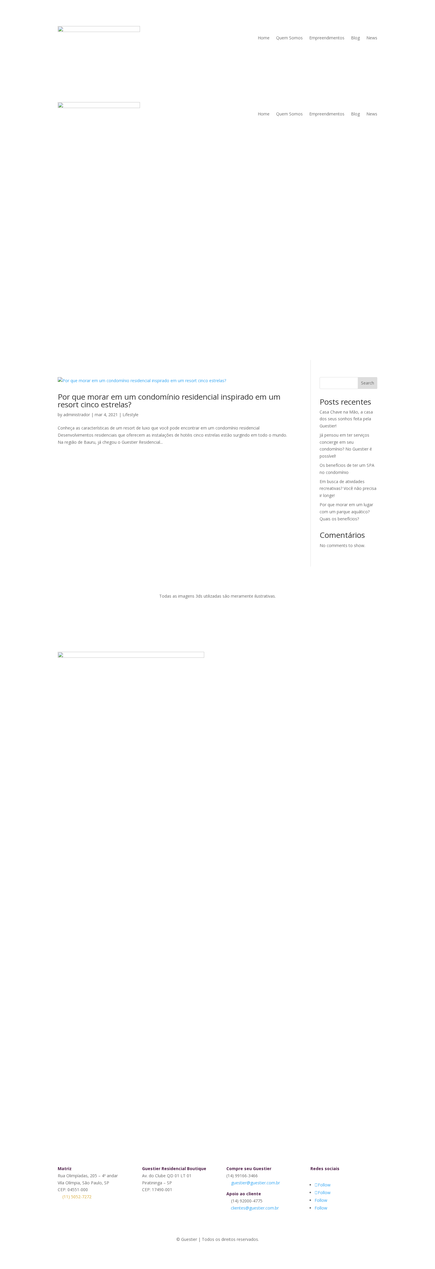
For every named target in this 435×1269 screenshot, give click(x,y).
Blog (355, 38)
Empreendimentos (326, 38)
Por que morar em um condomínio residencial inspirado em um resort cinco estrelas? (169, 400)
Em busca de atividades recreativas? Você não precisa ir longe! (348, 488)
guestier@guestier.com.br (255, 1183)
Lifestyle (130, 414)
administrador (76, 414)
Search (367, 383)
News (371, 38)
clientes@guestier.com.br (255, 1208)
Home (264, 38)
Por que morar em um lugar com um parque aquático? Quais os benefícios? (346, 512)
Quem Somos (289, 38)
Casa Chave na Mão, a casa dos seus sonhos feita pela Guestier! (346, 419)
